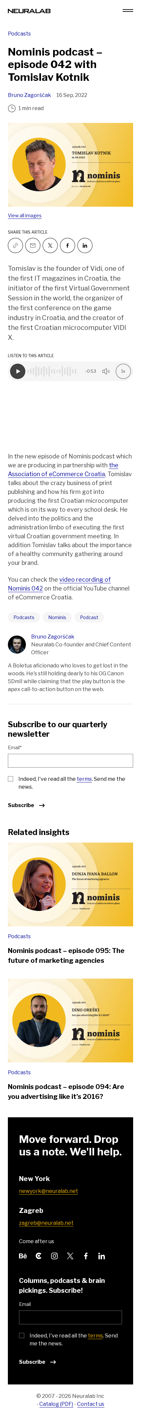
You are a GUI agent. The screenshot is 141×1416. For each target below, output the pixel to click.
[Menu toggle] (128, 10)
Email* (15, 747)
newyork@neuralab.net (48, 1191)
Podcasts (19, 34)
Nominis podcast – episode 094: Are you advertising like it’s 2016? (66, 1092)
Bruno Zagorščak (29, 95)
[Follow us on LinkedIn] (102, 1255)
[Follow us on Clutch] (39, 1255)
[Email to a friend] (33, 245)
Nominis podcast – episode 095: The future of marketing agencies (66, 955)
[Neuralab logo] (29, 10)
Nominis (57, 617)
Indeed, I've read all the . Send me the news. (71, 783)
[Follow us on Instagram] (54, 1255)
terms (84, 779)
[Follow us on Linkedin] (85, 245)
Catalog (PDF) (56, 1404)
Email (25, 1304)
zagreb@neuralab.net (46, 1223)
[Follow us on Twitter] (50, 245)
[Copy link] (15, 245)
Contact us (90, 1404)
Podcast (89, 617)
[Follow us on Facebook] (67, 245)
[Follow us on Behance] (23, 1255)
